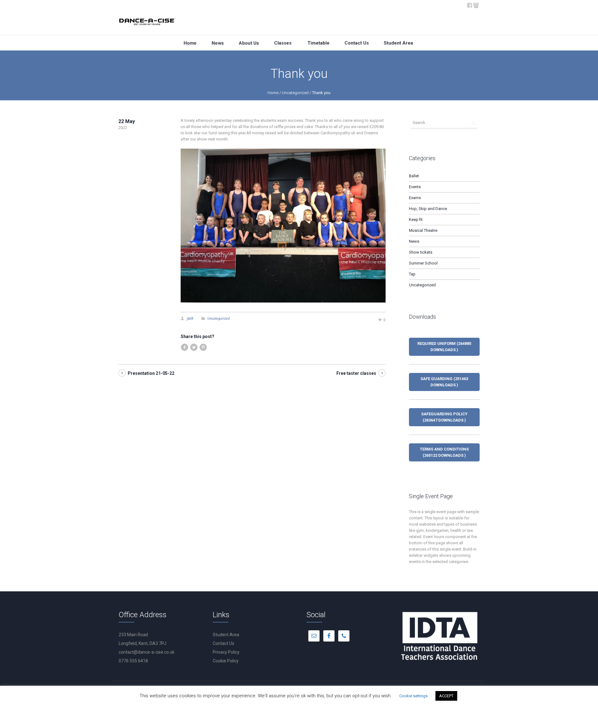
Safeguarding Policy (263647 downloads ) (444, 417)
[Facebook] (469, 4)
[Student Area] (476, 4)
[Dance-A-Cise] (147, 23)
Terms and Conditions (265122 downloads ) (444, 452)
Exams (415, 197)
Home (273, 92)
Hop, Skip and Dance (428, 208)
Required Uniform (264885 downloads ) (444, 346)
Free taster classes (356, 373)
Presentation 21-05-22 (151, 373)
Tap (412, 274)
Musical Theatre (423, 230)
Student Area (226, 634)
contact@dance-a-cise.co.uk (146, 652)
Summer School (423, 263)
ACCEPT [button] (446, 696)
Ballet (414, 176)
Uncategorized (295, 92)
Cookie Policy (226, 660)
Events (415, 186)
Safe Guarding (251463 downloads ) (444, 381)
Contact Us (223, 643)
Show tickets (420, 252)
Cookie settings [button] (413, 696)
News (414, 241)
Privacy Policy (226, 652)
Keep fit (416, 219)
